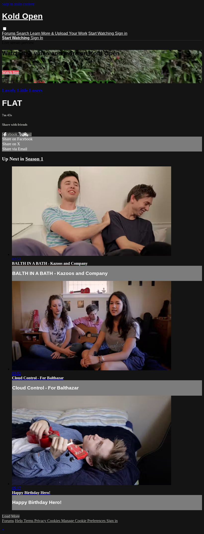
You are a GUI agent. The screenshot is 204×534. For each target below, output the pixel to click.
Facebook (10, 134)
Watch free (10, 72)
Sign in (121, 33)
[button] (4, 28)
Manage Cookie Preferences (83, 521)
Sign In (37, 38)
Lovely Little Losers (22, 90)
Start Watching (101, 33)
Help (19, 521)
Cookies (54, 521)
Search (23, 33)
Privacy (40, 521)
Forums (9, 33)
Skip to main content (18, 4)
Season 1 (34, 158)
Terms (29, 521)
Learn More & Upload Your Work (58, 33)
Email (27, 134)
